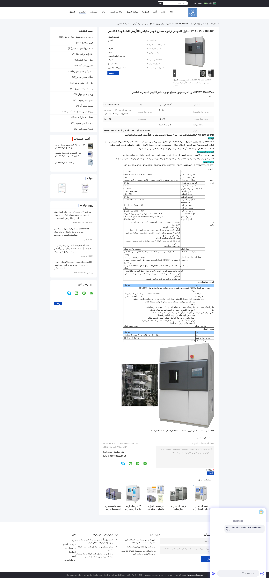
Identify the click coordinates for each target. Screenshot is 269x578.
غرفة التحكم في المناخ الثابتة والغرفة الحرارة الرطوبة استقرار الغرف (201, 507)
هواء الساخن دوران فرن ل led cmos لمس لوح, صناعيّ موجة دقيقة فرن (138, 552)
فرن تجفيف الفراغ (84, 129)
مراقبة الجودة (132, 12)
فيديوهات (94, 12)
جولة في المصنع (116, 12)
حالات (163, 12)
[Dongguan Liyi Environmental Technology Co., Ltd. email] (93, 293)
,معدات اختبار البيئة (158, 430)
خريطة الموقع (70, 560)
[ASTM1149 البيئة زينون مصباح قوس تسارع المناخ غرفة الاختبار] (90, 146)
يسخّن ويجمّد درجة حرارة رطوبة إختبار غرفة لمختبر (95, 548)
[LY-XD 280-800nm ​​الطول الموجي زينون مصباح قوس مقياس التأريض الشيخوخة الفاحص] (194, 52)
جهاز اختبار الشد (85, 60)
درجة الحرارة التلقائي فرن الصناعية (141, 547)
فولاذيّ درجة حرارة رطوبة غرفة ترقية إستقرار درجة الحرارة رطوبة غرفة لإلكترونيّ (94, 555)
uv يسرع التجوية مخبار (83, 48)
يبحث (160, 3)
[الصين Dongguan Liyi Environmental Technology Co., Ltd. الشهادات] (62, 188)
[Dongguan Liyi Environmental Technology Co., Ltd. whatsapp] (85, 293)
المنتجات (82, 12)
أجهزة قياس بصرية (84, 123)
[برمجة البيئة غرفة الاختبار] (90, 162)
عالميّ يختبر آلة (86, 65)
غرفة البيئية (204, 430)
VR (171, 12)
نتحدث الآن (197, 3)
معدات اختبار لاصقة (84, 117)
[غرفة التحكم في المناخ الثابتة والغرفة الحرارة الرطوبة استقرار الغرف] (201, 494)
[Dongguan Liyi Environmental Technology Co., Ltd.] (192, 12)
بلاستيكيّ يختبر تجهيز (83, 71)
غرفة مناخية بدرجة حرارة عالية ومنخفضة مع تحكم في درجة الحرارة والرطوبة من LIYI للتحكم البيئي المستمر (178, 507)
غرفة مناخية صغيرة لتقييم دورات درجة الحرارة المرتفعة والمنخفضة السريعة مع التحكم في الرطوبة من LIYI (113, 507)
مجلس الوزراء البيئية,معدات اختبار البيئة (183, 430)
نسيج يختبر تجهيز (85, 100)
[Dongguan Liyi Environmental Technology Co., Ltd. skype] (70, 293)
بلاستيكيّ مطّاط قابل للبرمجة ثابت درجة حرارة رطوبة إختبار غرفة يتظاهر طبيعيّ (94, 541)
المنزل (72, 12)
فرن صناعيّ (87, 42)
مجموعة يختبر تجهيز (84, 88)
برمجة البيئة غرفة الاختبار (65, 162)
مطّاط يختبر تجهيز (85, 77)
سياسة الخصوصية (195, 575)
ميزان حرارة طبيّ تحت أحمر (80, 111)
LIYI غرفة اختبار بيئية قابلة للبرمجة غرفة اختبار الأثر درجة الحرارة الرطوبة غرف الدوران (133, 507)
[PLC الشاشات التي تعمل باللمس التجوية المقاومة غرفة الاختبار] (90, 154)
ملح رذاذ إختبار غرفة (84, 83)
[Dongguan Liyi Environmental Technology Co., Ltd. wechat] (78, 293)
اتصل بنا (145, 12)
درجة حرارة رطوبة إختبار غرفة (79, 37)
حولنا (104, 12)
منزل (215, 23)
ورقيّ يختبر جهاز (85, 94)
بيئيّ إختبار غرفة (196, 23)
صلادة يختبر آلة (86, 106)
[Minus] (213, 512)
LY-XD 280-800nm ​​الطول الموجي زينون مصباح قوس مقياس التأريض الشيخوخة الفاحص (192, 83)
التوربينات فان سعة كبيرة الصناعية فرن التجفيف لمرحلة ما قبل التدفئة (140, 541)
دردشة (111, 73)
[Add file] (262, 573)
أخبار (155, 12)
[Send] (214, 573)
